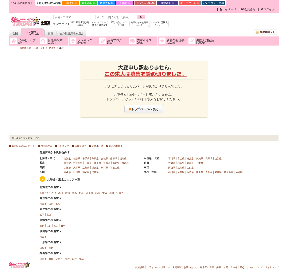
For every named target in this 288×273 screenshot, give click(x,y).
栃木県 (116, 163)
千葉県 (88, 163)
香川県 (76, 172)
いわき (59, 258)
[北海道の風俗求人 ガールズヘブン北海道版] (31, 17)
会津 (67, 258)
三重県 (199, 163)
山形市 (43, 247)
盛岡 (42, 214)
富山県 (181, 158)
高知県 (85, 172)
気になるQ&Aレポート (23, 146)
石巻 (56, 226)
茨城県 (106, 163)
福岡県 (171, 172)
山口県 (190, 167)
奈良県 (104, 167)
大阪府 (67, 167)
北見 (97, 192)
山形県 (113, 158)
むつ (58, 203)
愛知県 (171, 163)
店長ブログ (80, 146)
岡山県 (171, 167)
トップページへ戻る (144, 109)
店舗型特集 (107, 3)
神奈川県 (77, 163)
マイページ (229, 9)
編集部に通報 (207, 267)
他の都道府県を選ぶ (71, 33)
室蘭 (111, 192)
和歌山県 (115, 167)
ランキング (63, 146)
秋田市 (43, 236)
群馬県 (125, 163)
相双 (81, 258)
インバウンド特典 (213, 3)
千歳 (104, 192)
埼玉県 (97, 163)
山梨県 (218, 158)
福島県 (123, 158)
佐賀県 (181, 172)
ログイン (269, 9)
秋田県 (95, 158)
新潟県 (199, 158)
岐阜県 (190, 163)
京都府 (85, 167)
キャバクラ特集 (189, 3)
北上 (49, 214)
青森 (50, 33)
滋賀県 (95, 167)
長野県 (208, 158)
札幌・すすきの (48, 192)
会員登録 (249, 9)
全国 (15, 33)
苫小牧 (89, 192)
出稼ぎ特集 (70, 3)
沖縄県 (239, 172)
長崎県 (190, 172)
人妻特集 (124, 3)
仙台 (42, 226)
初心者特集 (89, 3)
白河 (74, 258)
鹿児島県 (228, 172)
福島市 (43, 258)
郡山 (51, 258)
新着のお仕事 (116, 146)
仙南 (63, 226)
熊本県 (199, 172)
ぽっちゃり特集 (145, 3)
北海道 (33, 33)
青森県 (76, 158)
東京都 (67, 163)
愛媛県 (67, 172)
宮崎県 (218, 172)
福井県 (190, 158)
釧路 (81, 192)
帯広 (74, 192)
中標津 (119, 192)
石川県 (171, 158)
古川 (49, 226)
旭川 (60, 192)
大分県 (208, 172)
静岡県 (181, 163)
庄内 (51, 247)
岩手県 (85, 158)
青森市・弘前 (47, 203)
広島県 (181, 167)
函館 (67, 192)
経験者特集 (167, 3)
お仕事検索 (46, 146)
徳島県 (95, 172)
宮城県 (104, 158)
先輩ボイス (97, 146)
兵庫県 (76, 167)
